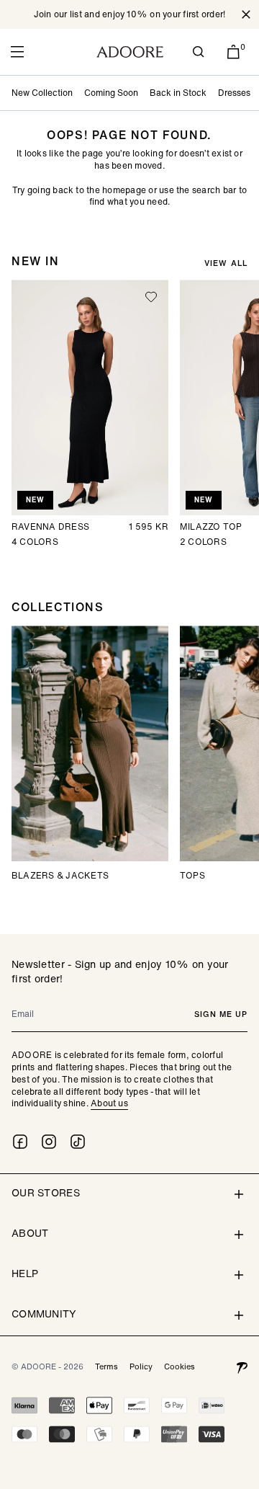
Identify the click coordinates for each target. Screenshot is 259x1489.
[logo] (130, 52)
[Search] (198, 52)
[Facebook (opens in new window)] (20, 1141)
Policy (141, 1366)
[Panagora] (241, 1366)
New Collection (42, 92)
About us (109, 1103)
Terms (106, 1366)
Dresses (234, 92)
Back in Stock (178, 92)
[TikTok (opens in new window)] (77, 1141)
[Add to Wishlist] (151, 297)
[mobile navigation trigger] (17, 52)
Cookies (179, 1366)
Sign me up (220, 1014)
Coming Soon (111, 92)
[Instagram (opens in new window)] (49, 1141)
